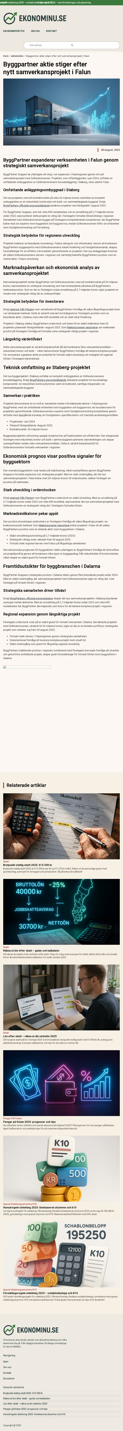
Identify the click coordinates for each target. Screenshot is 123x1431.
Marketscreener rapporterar (82, 327)
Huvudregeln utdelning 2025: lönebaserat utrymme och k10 (39, 1207)
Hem (5, 56)
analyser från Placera (22, 309)
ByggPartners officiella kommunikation (31, 598)
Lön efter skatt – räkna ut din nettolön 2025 (30, 1036)
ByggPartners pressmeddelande (48, 380)
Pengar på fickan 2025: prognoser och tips (29, 1121)
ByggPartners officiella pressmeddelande (26, 205)
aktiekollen (17, 56)
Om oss (35, 31)
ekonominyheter (14, 31)
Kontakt (51, 31)
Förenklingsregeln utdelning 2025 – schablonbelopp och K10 (40, 1293)
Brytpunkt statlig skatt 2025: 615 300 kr (43, 2)
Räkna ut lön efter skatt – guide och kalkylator (87, 2)
